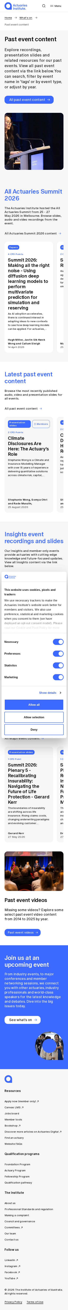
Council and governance (20, 1221)
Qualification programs (22, 1154)
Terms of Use (35, 1302)
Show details (47, 692)
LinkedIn (10, 1260)
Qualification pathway (18, 1182)
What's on (25, 17)
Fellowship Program (17, 1176)
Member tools (13, 1119)
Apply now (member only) (20, 1101)
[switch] (58, 654)
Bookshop (11, 1125)
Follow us (12, 1249)
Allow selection (34, 717)
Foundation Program (17, 1164)
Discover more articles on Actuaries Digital (32, 1131)
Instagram (11, 1266)
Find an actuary (14, 1137)
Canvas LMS (13, 1107)
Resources (13, 1091)
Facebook (11, 1272)
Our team (10, 1233)
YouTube (10, 1278)
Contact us (12, 1239)
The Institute (14, 1193)
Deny (34, 729)
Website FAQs (13, 1143)
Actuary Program (15, 1170)
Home (8, 17)
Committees (12, 1227)
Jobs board (12, 1113)
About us (10, 1203)
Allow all (34, 704)
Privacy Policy (13, 1302)
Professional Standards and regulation (29, 1209)
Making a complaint (17, 1215)
